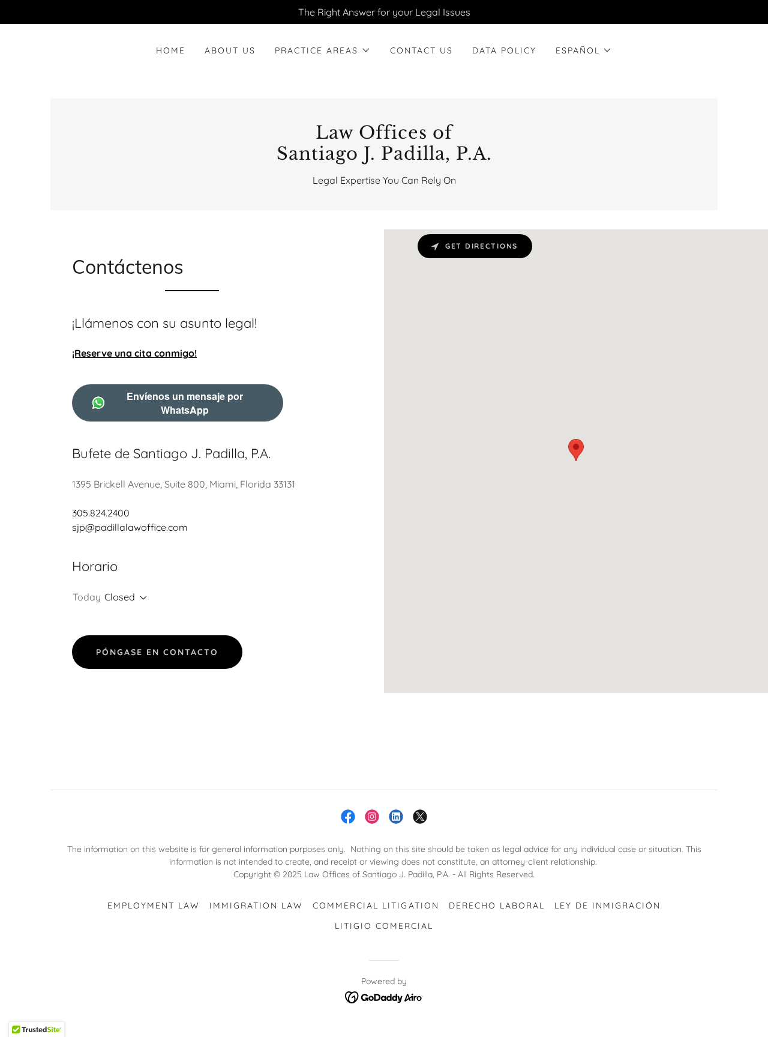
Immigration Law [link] (256, 905)
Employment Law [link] (153, 905)
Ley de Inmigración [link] (607, 905)
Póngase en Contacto (157, 652)
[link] (384, 156)
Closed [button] (119, 597)
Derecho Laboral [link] (497, 905)
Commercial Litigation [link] (376, 905)
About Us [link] (230, 50)
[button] (322, 50)
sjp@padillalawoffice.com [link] (130, 527)
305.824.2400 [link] (101, 513)
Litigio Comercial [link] (384, 926)
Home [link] (170, 50)
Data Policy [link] (504, 50)
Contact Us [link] (421, 50)
